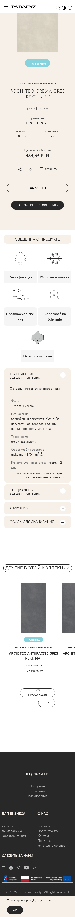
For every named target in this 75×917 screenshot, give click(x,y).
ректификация (33, 665)
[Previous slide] (28, 703)
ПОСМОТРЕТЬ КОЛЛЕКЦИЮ (37, 205)
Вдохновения (37, 796)
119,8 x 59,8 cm (33, 671)
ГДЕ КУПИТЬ (37, 188)
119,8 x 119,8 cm (37, 123)
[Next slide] (46, 703)
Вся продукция (37, 692)
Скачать (8, 826)
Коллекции (38, 791)
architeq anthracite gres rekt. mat (33, 656)
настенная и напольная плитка (34, 647)
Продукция (37, 786)
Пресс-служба (48, 831)
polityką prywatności (39, 900)
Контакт (43, 836)
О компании (46, 826)
